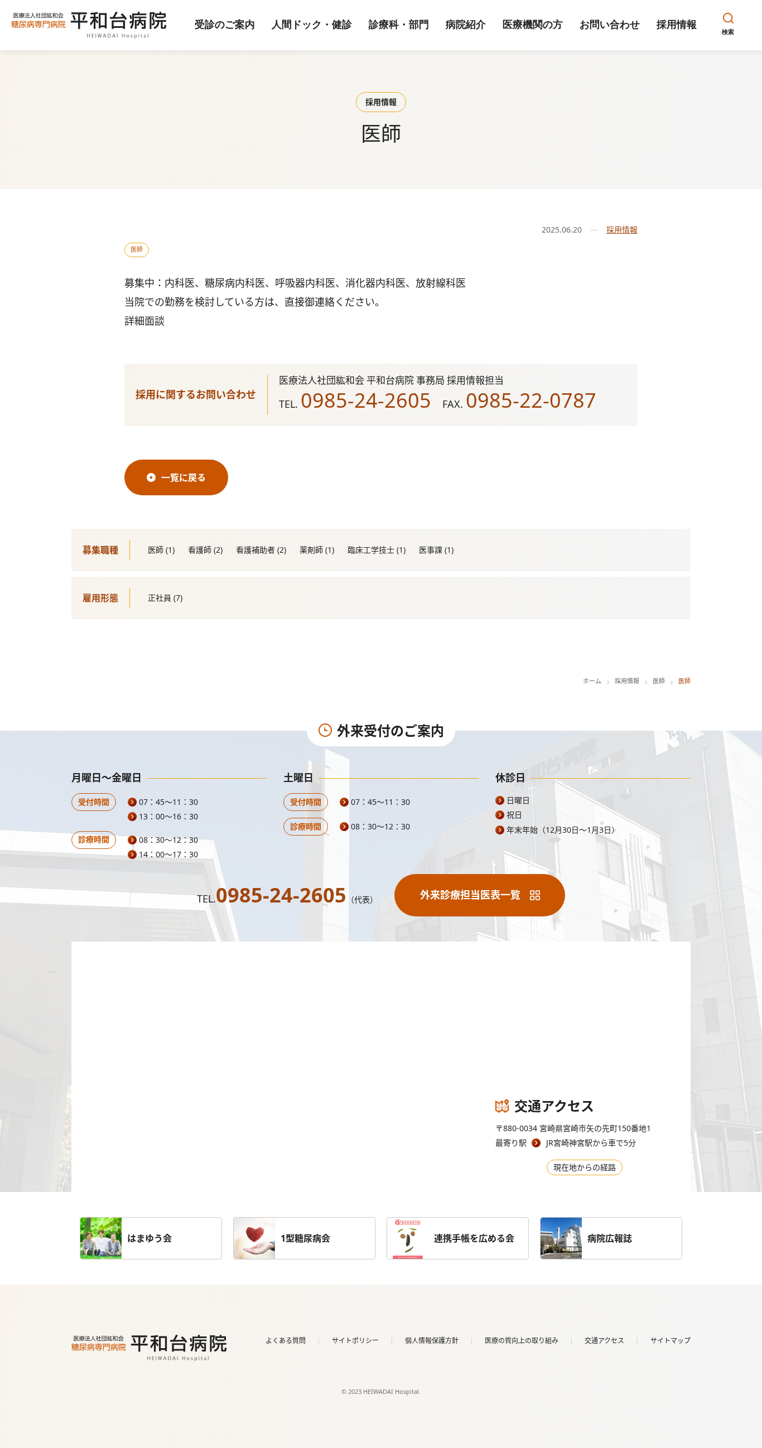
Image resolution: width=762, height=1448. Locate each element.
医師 (137, 249)
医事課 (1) (436, 549)
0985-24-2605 (366, 400)
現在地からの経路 (584, 1167)
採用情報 (622, 229)
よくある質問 (286, 1340)
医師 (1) (161, 549)
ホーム (592, 681)
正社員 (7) (165, 597)
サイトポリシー (355, 1340)
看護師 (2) (205, 549)
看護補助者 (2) (261, 549)
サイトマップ (670, 1340)
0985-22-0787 (531, 400)
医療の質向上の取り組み (521, 1340)
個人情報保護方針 (432, 1340)
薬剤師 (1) (317, 549)
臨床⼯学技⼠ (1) (377, 549)
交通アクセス (604, 1340)
